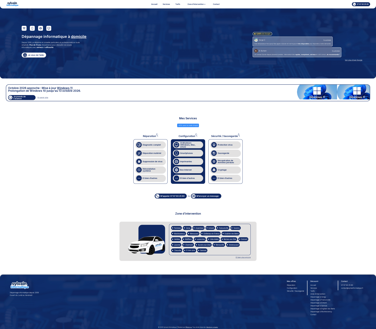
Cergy (188, 228)
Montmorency (179, 233)
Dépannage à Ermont (318, 303)
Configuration (292, 288)
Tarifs (177, 4)
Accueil (154, 4)
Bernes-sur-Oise (230, 239)
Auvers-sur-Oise (204, 245)
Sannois (203, 250)
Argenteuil (199, 228)
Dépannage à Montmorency (321, 312)
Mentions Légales (212, 327)
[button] (197, 4)
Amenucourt (234, 245)
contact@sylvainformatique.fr (352, 288)
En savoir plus (43, 98)
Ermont (211, 228)
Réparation (291, 285)
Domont (244, 239)
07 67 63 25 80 (347, 285)
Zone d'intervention (317, 294)
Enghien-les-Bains (232, 233)
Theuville (177, 250)
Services (166, 4)
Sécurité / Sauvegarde (295, 291)
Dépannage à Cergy (318, 297)
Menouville (220, 245)
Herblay (177, 239)
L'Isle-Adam (214, 239)
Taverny (236, 228)
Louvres (177, 245)
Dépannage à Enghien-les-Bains (322, 309)
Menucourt (194, 233)
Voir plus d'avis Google (353, 60)
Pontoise (177, 228)
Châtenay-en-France (211, 233)
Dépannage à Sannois (318, 306)
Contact (216, 4)
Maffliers (188, 239)
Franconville (223, 228)
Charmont (189, 245)
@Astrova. (188, 327)
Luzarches (201, 239)
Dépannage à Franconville (320, 300)
